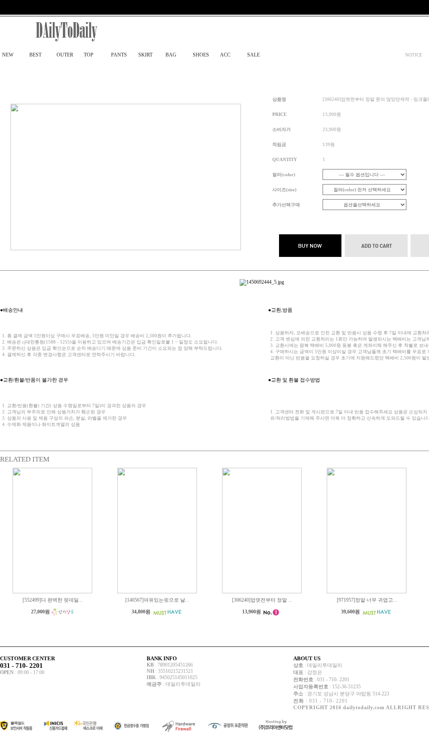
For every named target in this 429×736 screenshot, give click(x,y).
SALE (253, 55)
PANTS (119, 55)
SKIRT (145, 55)
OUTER (65, 55)
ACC (225, 55)
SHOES (201, 55)
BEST (35, 55)
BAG (170, 55)
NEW (7, 55)
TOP (88, 55)
